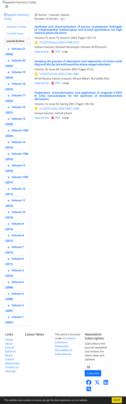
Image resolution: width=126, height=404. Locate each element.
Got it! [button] (117, 400)
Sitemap (10, 371)
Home (9, 339)
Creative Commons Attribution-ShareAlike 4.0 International (65, 346)
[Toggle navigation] (62, 6)
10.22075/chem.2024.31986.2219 (59, 42)
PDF (61, 51)
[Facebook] (89, 383)
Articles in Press (16, 27)
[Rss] (89, 390)
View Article (41, 52)
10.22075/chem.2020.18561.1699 (59, 108)
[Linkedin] (106, 383)
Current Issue (15, 33)
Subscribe (93, 373)
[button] (88, 400)
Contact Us (12, 367)
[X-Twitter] (97, 383)
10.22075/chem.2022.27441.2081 (59, 74)
